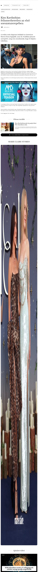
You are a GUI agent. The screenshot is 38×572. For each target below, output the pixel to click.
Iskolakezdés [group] (6, 5)
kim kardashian (29, 9)
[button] (19, 345)
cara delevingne (15, 9)
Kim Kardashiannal (17, 72)
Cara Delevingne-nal (9, 72)
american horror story (5, 9)
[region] (19, 345)
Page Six (5, 113)
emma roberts (22, 9)
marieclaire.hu (6, 27)
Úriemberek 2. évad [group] (16, 5)
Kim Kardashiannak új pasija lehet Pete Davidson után (25, 124)
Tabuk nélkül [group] (26, 5)
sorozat (2, 11)
